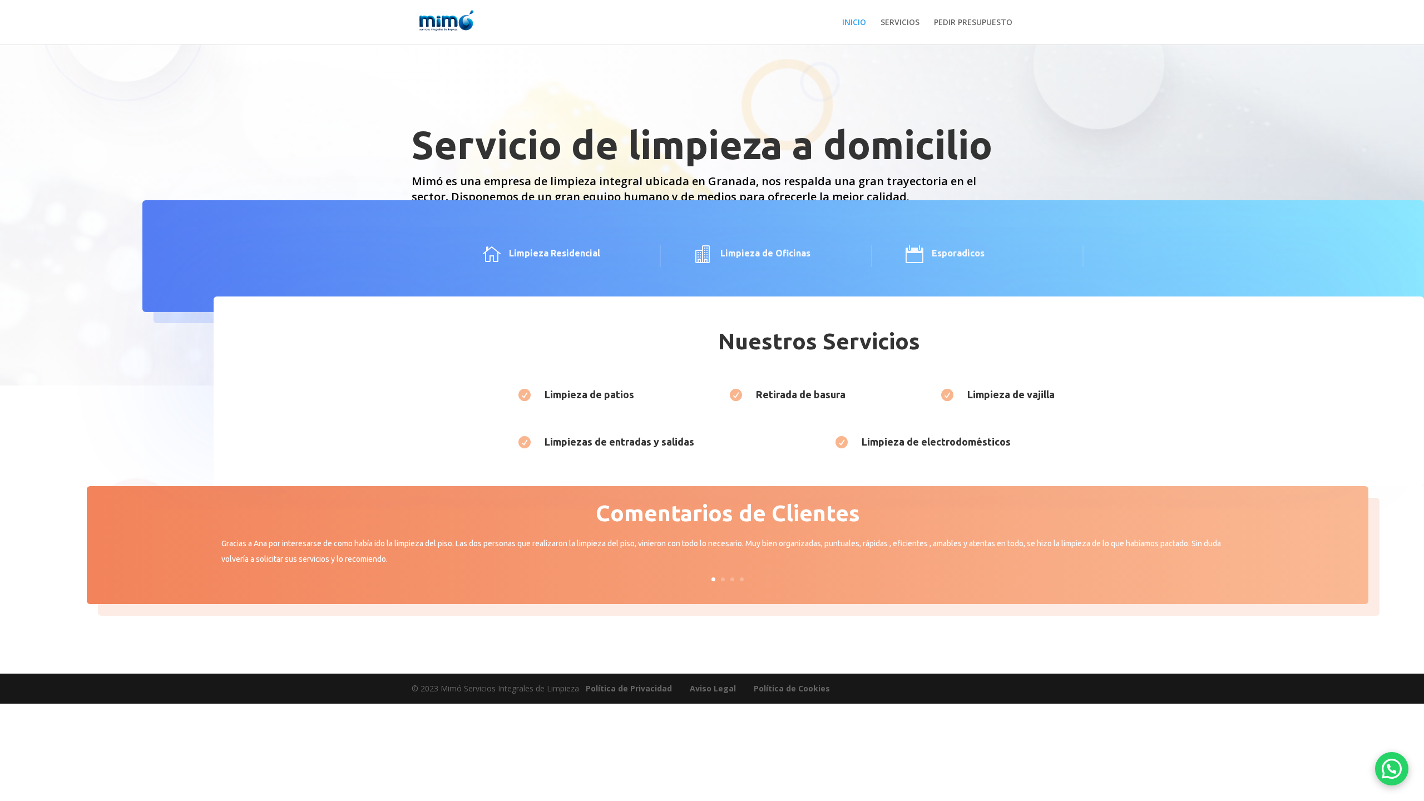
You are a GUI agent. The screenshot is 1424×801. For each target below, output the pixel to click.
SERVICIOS (900, 22)
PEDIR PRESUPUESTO (973, 22)
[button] (1391, 768)
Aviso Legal (713, 688)
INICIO (854, 22)
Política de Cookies (792, 688)
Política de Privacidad (629, 688)
